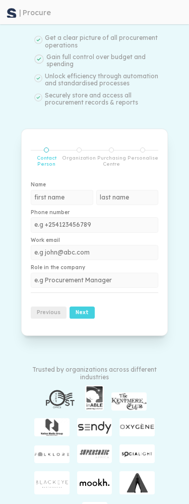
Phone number (50, 213)
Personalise (143, 158)
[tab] (46, 157)
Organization (79, 158)
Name (38, 185)
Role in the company (58, 268)
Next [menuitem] (82, 312)
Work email (45, 240)
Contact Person (43, 160)
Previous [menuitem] (48, 312)
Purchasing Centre (111, 161)
